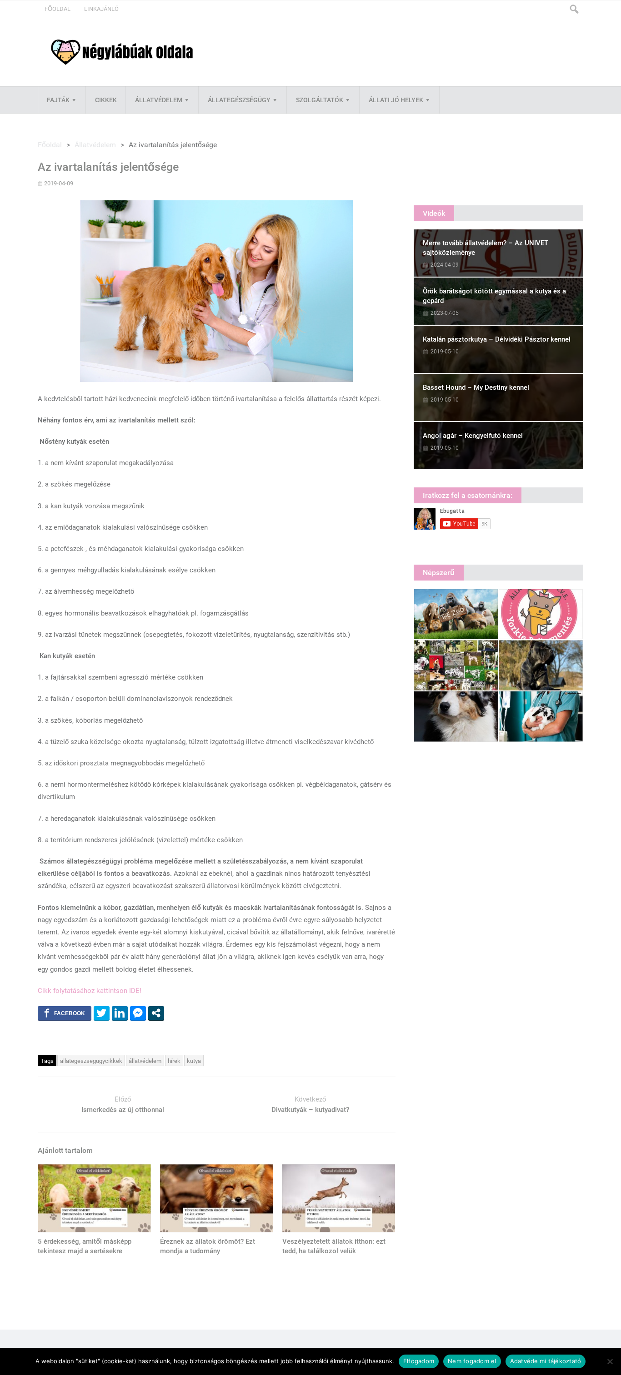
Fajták (58, 100)
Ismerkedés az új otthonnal (122, 1110)
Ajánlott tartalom (65, 1150)
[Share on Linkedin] (120, 1013)
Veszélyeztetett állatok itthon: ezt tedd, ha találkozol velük (334, 1246)
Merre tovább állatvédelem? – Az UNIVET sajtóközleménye (485, 248)
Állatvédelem (158, 100)
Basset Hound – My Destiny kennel (476, 387)
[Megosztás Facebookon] (64, 1013)
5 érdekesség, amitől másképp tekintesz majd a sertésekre (84, 1246)
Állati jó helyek (396, 100)
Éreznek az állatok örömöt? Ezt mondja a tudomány (207, 1246)
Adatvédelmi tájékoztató (545, 1361)
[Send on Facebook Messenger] (138, 1013)
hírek (174, 1060)
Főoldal (57, 8)
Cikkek (106, 100)
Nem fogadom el (472, 1361)
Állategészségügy (239, 100)
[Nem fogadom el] (609, 1361)
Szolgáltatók (319, 100)
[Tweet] (102, 1013)
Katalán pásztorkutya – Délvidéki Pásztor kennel (497, 339)
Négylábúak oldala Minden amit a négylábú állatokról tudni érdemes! (122, 52)
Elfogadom (418, 1361)
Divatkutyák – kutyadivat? (310, 1110)
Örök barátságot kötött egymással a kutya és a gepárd (494, 296)
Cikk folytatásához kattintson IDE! (89, 991)
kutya (194, 1060)
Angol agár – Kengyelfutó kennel (473, 436)
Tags (47, 1060)
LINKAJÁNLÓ (101, 8)
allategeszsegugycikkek (91, 1060)
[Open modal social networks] (156, 1013)
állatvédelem (145, 1060)
